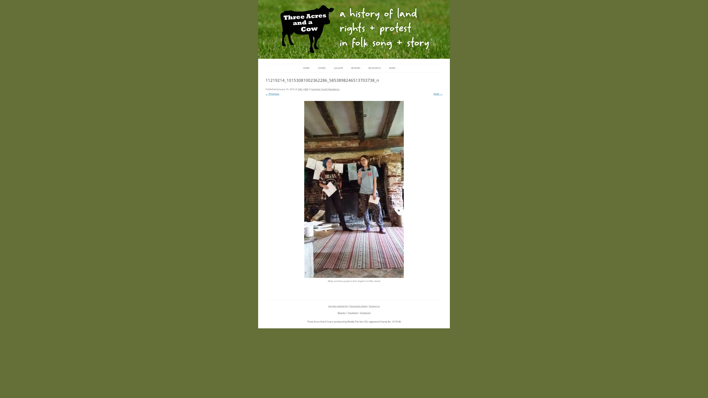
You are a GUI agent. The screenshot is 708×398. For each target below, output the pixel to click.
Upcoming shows (358, 306)
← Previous (272, 94)
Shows (322, 68)
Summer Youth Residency (325, 89)
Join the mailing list (338, 306)
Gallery (338, 68)
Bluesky (342, 312)
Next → (437, 94)
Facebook (353, 312)
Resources (374, 68)
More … (393, 68)
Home (306, 68)
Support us (374, 306)
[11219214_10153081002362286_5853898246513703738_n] (354, 189)
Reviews (355, 68)
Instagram (365, 312)
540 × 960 (303, 89)
